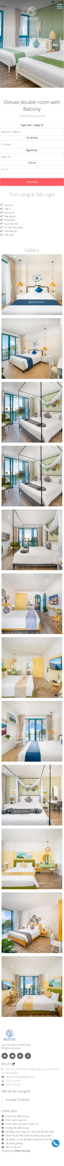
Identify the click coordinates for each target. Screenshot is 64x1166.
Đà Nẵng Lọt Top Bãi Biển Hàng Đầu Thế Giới (28, 1139)
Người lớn (32, 150)
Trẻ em (32, 162)
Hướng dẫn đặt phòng (17, 1127)
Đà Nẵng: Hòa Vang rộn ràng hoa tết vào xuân (29, 1131)
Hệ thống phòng (14, 1143)
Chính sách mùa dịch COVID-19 (21, 1123)
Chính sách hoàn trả (15, 1120)
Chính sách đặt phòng (16, 1116)
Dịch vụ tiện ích (13, 1147)
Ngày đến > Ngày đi (32, 125)
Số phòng (32, 137)
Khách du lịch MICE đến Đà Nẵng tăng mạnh (28, 1135)
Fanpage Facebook (17, 1099)
